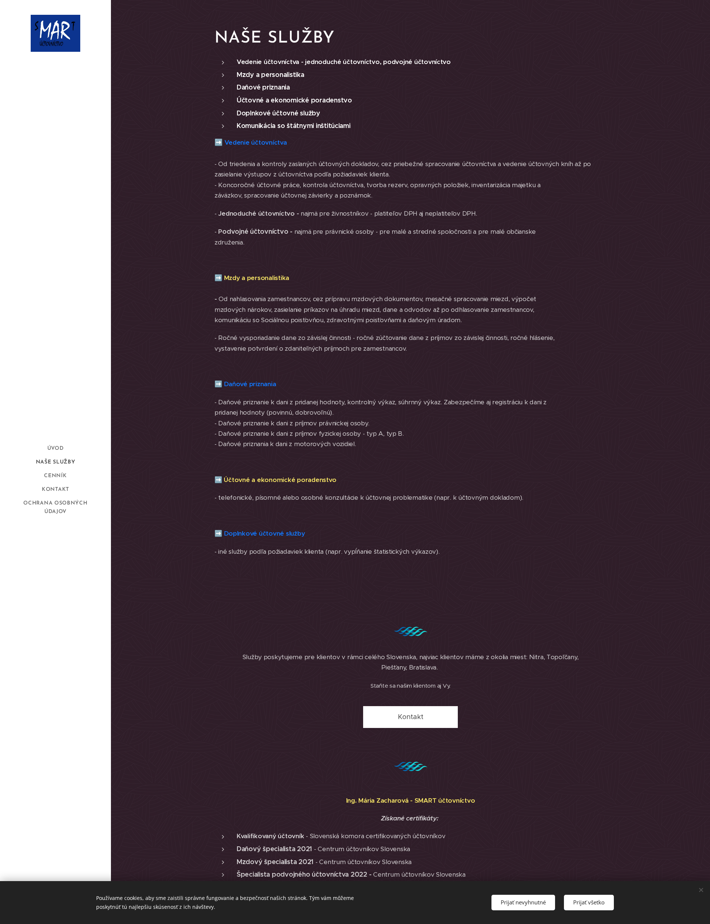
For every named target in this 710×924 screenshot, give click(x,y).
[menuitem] (55, 448)
